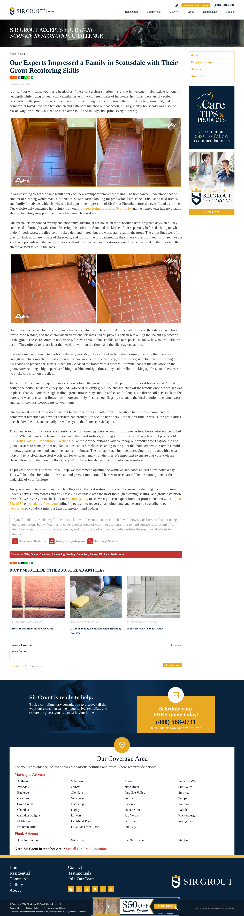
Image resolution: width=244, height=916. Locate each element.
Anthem (22, 781)
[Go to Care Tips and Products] (211, 117)
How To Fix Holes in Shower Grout (33, 628)
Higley (75, 810)
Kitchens (104, 554)
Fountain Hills (26, 827)
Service (196, 69)
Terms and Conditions (54, 908)
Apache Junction (28, 840)
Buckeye (23, 792)
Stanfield (184, 840)
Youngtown (186, 821)
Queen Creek (133, 810)
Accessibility (15, 908)
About (190, 11)
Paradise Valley (135, 792)
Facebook (19, 77)
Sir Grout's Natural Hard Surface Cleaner (38, 441)
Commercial (154, 11)
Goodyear (77, 798)
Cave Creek (25, 804)
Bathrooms (117, 554)
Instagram (71, 889)
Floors (93, 554)
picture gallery (78, 499)
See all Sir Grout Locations (86, 849)
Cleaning (44, 554)
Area (194, 55)
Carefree (23, 798)
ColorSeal (82, 554)
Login (12, 666)
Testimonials (210, 11)
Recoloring (58, 554)
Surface (196, 76)
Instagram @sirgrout (70, 541)
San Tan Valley (135, 840)
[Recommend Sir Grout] (211, 183)
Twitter (22, 77)
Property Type (201, 62)
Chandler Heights (29, 815)
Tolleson (184, 804)
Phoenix (130, 804)
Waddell (183, 810)
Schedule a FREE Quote (196, 5)
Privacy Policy (33, 908)
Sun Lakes (185, 787)
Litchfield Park (81, 821)
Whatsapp (25, 77)
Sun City (130, 827)
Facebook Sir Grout (32, 541)
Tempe (182, 798)
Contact (230, 11)
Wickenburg (186, 815)
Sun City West (187, 781)
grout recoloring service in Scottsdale (104, 208)
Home (13, 53)
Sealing (70, 554)
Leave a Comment (22, 645)
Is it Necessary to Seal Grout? (145, 628)
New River (132, 787)
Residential (131, 11)
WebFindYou (228, 908)
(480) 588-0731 (224, 5)
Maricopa (77, 840)
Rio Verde (131, 815)
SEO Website (201, 908)
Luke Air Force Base (85, 827)
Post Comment (172, 665)
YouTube (95, 889)
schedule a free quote (43, 503)
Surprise (183, 792)
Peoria (129, 798)
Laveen (76, 815)
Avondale (23, 787)
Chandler (23, 810)
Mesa (128, 781)
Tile (26, 554)
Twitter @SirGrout (107, 541)
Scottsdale (131, 821)
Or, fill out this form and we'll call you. (176, 728)
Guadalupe (78, 804)
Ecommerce (213, 908)
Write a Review (176, 5)
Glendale (77, 792)
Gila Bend (78, 781)
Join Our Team (81, 878)
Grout (34, 554)
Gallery (173, 11)
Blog (22, 53)
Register (20, 666)
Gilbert (75, 787)
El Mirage (24, 821)
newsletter (17, 508)
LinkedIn (103, 889)
